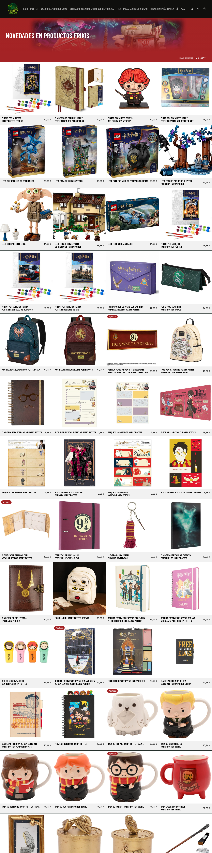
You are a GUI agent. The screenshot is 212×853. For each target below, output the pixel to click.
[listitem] (182, 9)
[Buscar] (192, 9)
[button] (201, 58)
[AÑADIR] (48, 110)
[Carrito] (204, 9)
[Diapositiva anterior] (4, 151)
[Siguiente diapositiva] (48, 151)
